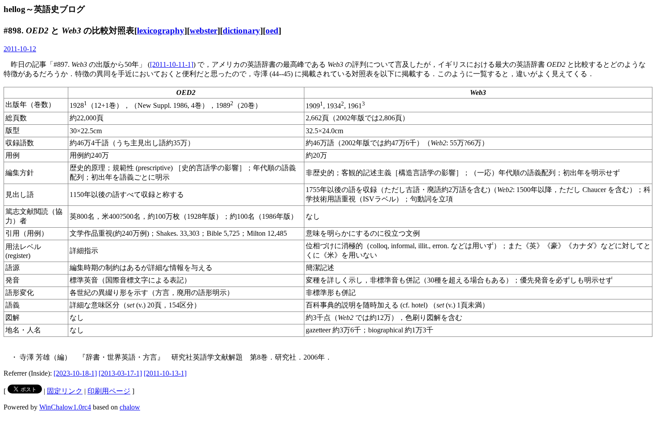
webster (203, 30)
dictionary (241, 30)
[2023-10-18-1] (75, 373)
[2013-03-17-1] (120, 373)
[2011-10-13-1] (165, 373)
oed (272, 30)
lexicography (160, 30)
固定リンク (65, 391)
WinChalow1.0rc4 (65, 407)
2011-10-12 (20, 49)
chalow (130, 407)
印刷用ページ (108, 391)
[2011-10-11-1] (171, 64)
